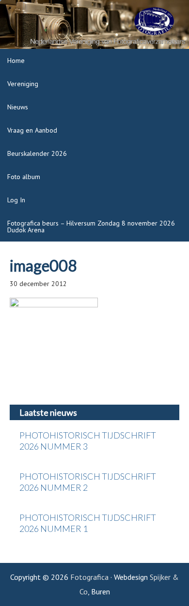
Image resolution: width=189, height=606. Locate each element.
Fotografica (89, 577)
